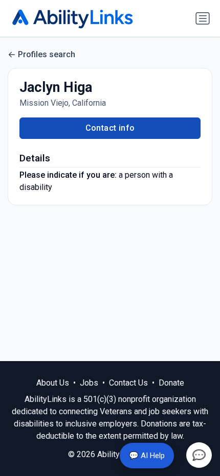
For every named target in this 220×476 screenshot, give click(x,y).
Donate (171, 383)
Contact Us (128, 383)
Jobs (89, 383)
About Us (52, 383)
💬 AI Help (147, 455)
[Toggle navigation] (202, 18)
